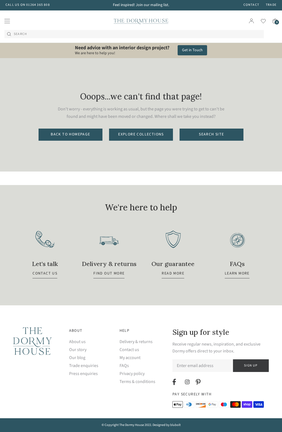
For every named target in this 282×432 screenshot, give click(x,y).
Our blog (77, 358)
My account (130, 358)
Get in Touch (192, 50)
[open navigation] (7, 21)
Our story (77, 350)
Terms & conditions (137, 382)
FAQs (124, 366)
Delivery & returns (136, 342)
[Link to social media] (175, 382)
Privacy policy (132, 374)
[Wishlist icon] (260, 21)
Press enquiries (83, 374)
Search (20, 34)
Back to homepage (70, 134)
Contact (251, 4)
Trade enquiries (83, 366)
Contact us (129, 350)
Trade (271, 4)
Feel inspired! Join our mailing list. (141, 5)
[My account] (251, 20)
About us (77, 342)
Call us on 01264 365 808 (28, 4)
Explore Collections (141, 134)
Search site (211, 134)
